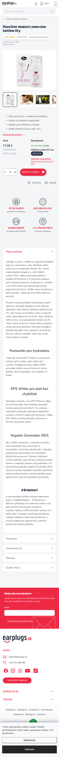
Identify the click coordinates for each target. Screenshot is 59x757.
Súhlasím (29, 749)
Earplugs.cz (11, 709)
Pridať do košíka (30, 172)
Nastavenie (30, 740)
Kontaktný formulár (17, 680)
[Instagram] (12, 670)
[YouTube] (27, 670)
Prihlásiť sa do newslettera (20, 621)
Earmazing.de (47, 709)
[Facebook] (5, 670)
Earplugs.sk (22, 709)
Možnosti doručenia (42, 161)
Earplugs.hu (34, 709)
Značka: (8, 44)
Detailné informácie (12, 135)
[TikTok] (35, 670)
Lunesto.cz (41, 714)
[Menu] (55, 3)
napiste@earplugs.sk (18, 657)
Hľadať (52, 12)
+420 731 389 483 (17, 662)
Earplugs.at (19, 714)
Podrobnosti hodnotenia (38, 37)
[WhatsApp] (19, 670)
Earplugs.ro (30, 714)
